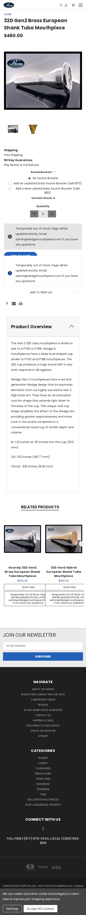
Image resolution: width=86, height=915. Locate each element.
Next (81, 543)
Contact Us (43, 715)
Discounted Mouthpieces (43, 799)
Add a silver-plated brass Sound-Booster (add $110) (48, 191)
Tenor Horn (43, 778)
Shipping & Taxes (43, 720)
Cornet (43, 763)
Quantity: (43, 206)
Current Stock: (43, 198)
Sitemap (43, 736)
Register (50, 730)
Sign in (35, 730)
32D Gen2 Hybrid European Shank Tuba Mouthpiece (63, 572)
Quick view (28, 587)
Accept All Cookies (40, 908)
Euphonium (43, 784)
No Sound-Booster (45, 178)
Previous (4, 543)
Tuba (43, 794)
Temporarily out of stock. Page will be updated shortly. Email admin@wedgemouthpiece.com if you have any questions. (28, 599)
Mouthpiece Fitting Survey (43, 725)
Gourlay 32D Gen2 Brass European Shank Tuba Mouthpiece (22, 572)
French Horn (43, 773)
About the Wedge (43, 689)
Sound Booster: (43, 172)
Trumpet (43, 758)
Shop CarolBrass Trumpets (43, 804)
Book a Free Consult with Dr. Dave (43, 694)
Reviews (43, 704)
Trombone (43, 789)
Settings (12, 908)
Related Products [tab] (40, 507)
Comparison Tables (43, 699)
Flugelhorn (43, 768)
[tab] (43, 326)
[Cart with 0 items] (73, 5)
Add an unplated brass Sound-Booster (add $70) (48, 183)
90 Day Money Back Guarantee (43, 710)
